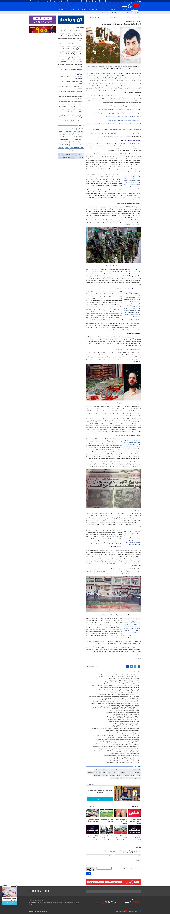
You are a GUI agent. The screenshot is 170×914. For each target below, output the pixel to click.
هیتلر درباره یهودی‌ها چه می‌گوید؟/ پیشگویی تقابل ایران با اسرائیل (124, 721)
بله (84, 1)
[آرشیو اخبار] (33, 891)
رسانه (101, 12)
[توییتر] (41, 891)
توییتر (71, 1)
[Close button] (16, 886)
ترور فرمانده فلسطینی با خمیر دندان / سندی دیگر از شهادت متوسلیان (122, 116)
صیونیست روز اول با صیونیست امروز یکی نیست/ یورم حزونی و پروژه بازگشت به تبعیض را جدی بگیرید (116, 702)
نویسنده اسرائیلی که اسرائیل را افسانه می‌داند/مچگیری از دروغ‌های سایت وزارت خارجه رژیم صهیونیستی (116, 689)
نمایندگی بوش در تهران (77, 145)
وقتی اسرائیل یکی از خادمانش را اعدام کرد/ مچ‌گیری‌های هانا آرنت (124, 759)
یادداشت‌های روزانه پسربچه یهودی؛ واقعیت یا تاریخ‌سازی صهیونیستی (123, 757)
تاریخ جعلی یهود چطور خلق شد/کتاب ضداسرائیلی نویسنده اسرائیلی (124, 732)
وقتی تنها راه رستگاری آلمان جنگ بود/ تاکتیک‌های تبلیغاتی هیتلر (124, 718)
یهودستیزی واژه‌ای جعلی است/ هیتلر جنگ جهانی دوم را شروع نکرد (124, 710)
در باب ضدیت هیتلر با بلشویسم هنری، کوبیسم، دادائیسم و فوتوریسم (123, 719)
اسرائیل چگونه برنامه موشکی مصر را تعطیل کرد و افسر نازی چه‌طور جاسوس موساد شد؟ (118, 109)
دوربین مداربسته (62, 134)
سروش (96, 1)
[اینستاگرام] (43, 891)
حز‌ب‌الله (122, 778)
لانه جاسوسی (120, 775)
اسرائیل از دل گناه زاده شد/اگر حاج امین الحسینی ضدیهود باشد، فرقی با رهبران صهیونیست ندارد (117, 694)
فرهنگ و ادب (134, 9)
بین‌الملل (84, 9)
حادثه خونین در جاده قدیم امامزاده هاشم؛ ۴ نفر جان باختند (70, 92)
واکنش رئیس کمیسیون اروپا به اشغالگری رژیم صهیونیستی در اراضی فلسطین (71, 31)
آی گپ (90, 1)
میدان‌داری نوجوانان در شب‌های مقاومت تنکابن (71, 35)
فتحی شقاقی (118, 770)
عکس (74, 9)
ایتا (59, 1)
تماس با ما (37, 900)
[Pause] (115, 800)
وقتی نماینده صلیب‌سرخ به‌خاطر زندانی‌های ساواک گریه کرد (126, 723)
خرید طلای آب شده (78, 131)
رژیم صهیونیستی (136, 772)
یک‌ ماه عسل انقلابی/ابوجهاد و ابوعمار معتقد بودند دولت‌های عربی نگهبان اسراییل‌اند (119, 687)
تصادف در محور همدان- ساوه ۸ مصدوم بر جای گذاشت (71, 82)
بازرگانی (31, 900)
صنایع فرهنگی (115, 12)
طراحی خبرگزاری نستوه (133, 911)
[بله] (46, 891)
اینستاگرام (78, 1)
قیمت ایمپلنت (78, 139)
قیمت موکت (68, 131)
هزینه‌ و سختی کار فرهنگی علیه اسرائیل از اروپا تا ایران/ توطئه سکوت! (123, 709)
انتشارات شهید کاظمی (112, 772)
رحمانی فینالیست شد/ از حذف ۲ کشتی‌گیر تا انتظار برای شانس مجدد (71, 117)
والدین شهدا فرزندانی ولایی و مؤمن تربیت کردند (71, 121)
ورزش (93, 9)
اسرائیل (96, 770)
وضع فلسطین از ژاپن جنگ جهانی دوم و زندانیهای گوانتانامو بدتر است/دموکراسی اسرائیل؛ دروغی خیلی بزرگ (114, 700)
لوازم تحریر (80, 129)
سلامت (108, 9)
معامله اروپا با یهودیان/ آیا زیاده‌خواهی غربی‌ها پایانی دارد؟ (126, 714)
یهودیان (138, 775)
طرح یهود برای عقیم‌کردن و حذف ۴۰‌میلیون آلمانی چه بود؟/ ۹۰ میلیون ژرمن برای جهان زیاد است (117, 741)
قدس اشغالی (97, 775)
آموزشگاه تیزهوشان (77, 142)
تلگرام (103, 1)
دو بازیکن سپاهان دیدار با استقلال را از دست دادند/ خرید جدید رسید (70, 77)
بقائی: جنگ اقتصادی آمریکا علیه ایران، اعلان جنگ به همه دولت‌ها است (70, 54)
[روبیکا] (38, 891)
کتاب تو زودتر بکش (135, 770)
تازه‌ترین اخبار (80, 27)
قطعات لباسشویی (64, 139)
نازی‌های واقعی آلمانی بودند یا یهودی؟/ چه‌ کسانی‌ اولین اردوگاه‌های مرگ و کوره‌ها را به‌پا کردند (117, 736)
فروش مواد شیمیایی (63, 137)
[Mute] (118, 800)
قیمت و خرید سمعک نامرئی (77, 147)
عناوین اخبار (137, 12)
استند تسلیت (80, 134)
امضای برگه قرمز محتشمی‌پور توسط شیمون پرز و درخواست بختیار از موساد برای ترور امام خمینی (116, 129)
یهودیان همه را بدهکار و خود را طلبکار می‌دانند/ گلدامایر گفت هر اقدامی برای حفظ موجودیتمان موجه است (115, 728)
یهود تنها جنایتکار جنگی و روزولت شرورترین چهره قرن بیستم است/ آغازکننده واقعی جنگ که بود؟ (117, 739)
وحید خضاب (98, 772)
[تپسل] (87, 784)
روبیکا (65, 1)
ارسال (88, 874)
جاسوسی (127, 775)
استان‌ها (79, 9)
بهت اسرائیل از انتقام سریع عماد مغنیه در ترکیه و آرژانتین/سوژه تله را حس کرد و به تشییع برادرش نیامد (115, 685)
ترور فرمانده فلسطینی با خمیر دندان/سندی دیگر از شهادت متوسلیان (124, 678)
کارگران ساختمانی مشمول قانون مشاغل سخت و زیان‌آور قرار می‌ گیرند (71, 112)
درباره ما (44, 900)
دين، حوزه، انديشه (123, 9)
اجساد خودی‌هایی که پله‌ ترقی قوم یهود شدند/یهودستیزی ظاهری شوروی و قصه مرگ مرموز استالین (116, 750)
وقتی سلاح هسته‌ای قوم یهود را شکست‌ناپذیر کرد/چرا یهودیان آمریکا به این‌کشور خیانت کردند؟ (118, 748)
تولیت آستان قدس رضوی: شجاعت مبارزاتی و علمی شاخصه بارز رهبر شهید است (70, 107)
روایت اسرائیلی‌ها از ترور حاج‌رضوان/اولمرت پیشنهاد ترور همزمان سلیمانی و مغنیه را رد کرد (118, 698)
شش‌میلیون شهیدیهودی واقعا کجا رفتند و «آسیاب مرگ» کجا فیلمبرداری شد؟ (121, 745)
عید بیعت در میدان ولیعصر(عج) (75, 58)
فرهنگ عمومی (130, 12)
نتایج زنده (55, 1)
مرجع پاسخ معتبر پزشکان (77, 137)
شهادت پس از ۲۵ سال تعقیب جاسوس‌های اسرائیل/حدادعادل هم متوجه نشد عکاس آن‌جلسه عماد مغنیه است (114, 696)
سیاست (89, 9)
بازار (96, 9)
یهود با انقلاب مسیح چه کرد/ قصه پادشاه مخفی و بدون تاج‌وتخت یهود (123, 737)
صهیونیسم (90, 772)
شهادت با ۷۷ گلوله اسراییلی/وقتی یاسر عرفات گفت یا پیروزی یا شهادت (123, 691)
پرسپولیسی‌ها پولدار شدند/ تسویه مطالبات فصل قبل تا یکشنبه (70, 102)
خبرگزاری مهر (138, 73)
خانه (139, 9)
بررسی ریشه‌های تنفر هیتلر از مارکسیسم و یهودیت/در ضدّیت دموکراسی (123, 716)
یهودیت (132, 775)
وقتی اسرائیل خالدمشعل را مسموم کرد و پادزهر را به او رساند (125, 693)
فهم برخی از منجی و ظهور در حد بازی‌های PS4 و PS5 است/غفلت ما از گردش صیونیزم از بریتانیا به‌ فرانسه (115, 703)
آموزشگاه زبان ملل (63, 145)
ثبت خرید (99, 799)
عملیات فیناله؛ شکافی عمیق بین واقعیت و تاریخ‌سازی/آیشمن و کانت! (123, 762)
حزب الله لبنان (129, 778)
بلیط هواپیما (63, 142)
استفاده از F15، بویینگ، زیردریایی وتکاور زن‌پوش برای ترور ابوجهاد (123, 120)
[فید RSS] (35, 891)
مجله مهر (67, 9)
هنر (129, 9)
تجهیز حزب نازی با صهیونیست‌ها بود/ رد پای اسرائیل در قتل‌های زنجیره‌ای (122, 712)
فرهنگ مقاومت (122, 12)
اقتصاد (100, 9)
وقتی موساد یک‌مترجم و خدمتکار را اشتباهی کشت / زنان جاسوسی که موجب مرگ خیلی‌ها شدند (116, 113)
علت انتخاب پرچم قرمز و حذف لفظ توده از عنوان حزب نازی (126, 725)
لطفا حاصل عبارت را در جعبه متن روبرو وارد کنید (129, 868)
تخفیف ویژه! (10, 903)
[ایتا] (30, 891)
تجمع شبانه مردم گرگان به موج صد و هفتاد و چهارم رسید (70, 44)
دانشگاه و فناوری (114, 9)
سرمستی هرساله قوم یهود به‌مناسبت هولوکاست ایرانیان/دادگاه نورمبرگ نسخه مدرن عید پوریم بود (117, 743)
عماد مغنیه (137, 778)
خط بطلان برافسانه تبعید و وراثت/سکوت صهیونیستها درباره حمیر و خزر (123, 734)
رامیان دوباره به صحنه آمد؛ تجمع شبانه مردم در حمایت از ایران (70, 39)
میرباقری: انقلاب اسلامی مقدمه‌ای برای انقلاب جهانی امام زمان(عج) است (70, 97)
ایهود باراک (112, 775)
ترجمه (104, 772)
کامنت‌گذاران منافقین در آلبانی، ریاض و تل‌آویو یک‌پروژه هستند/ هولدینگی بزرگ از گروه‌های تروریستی (116, 707)
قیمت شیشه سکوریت (70, 129)
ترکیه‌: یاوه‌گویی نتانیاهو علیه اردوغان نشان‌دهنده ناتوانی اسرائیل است (71, 49)
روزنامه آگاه (70, 150)
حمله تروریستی (103, 770)
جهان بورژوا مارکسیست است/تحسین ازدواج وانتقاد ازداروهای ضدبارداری (122, 727)
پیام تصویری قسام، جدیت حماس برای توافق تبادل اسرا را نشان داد (124, 705)
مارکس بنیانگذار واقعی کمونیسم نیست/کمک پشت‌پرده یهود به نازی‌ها (123, 752)
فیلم (71, 9)
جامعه (104, 9)
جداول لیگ (47, 1)
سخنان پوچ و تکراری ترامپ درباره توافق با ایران (71, 69)
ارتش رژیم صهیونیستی (125, 772)
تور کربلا (60, 131)
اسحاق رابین (105, 775)
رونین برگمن (126, 770)
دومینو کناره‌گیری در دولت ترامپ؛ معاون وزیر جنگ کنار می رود (70, 65)
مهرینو (67, 147)
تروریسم (111, 770)
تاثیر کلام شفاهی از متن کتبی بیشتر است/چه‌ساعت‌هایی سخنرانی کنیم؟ (122, 730)
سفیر (60, 129)
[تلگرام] (48, 891)
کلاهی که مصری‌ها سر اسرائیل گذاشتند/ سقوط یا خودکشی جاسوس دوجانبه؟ (121, 755)
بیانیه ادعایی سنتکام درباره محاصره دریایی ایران (71, 61)
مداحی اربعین (72, 134)
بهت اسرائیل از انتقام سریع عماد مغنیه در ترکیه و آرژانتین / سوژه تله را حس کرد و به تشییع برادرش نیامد (113, 133)
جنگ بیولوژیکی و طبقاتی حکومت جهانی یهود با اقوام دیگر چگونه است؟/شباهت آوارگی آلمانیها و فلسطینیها (115, 746)
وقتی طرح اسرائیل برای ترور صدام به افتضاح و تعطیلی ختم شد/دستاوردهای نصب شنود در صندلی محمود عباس (113, 682)
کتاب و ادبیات (107, 12)
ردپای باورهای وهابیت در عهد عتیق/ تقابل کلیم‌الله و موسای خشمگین (123, 753)
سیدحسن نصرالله (115, 778)
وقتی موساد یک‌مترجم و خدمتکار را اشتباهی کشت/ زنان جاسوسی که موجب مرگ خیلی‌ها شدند (117, 677)
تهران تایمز (61, 147)
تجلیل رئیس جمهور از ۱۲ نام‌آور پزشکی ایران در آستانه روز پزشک (70, 87)
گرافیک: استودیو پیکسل (120, 911)
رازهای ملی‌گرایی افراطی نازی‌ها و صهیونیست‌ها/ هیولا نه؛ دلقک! (124, 761)
